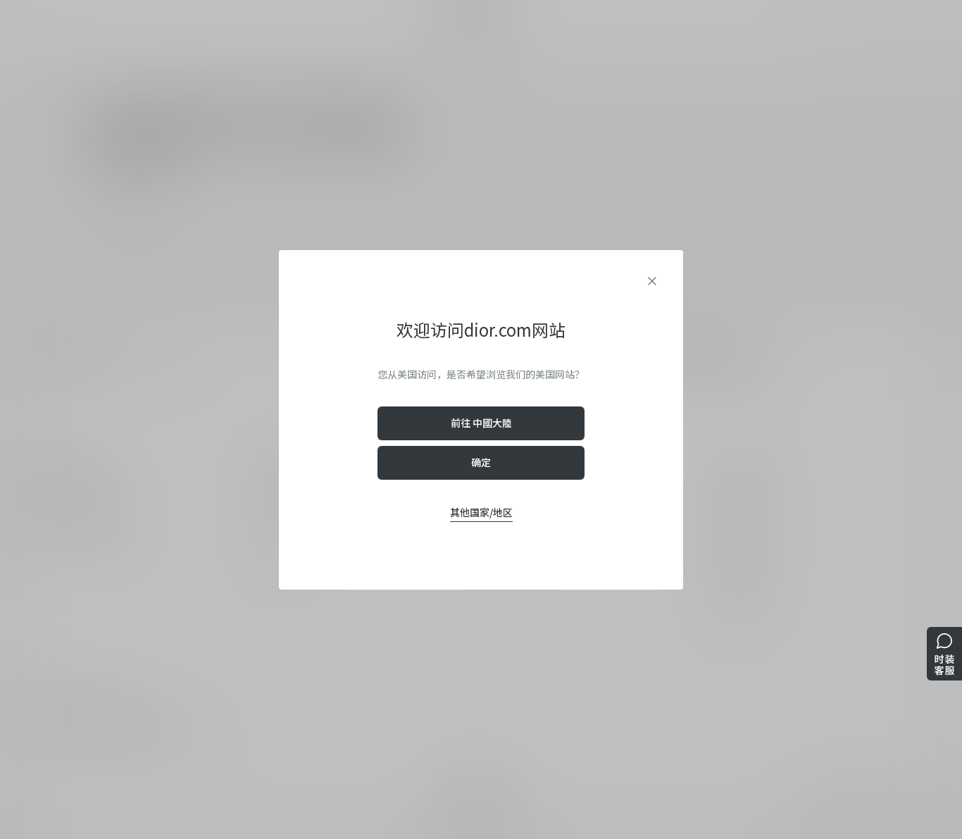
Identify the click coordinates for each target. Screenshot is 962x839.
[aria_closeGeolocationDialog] (652, 281)
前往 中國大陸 (481, 423)
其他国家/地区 (481, 512)
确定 (481, 462)
